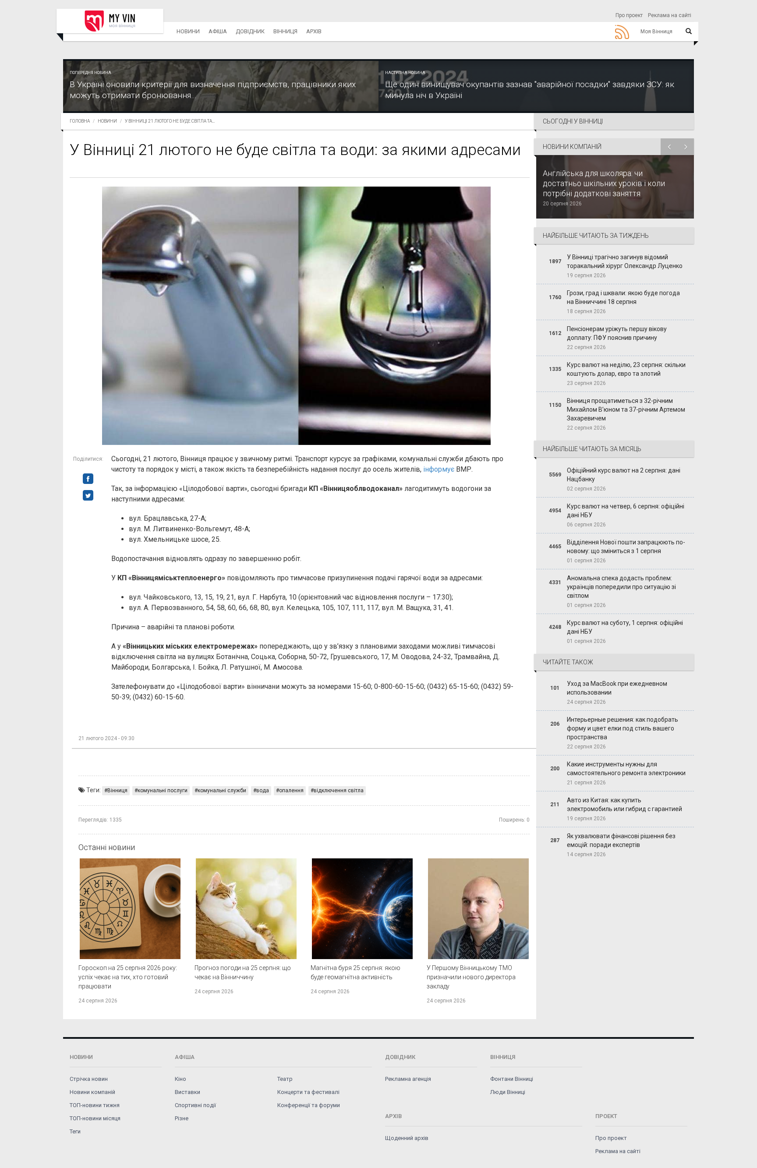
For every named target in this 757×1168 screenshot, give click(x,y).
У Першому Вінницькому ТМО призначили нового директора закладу (471, 977)
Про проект (629, 15)
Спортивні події (195, 1105)
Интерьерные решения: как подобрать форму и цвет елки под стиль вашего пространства (622, 728)
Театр (285, 1079)
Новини (188, 31)
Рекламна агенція (408, 1079)
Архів (314, 31)
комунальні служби (222, 790)
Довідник (250, 31)
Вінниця (285, 31)
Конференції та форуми (308, 1105)
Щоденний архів (406, 1138)
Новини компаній (92, 1092)
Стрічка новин (89, 1079)
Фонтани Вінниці (511, 1079)
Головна (80, 121)
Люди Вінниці (507, 1092)
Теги (75, 1131)
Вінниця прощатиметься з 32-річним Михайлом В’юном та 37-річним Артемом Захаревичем (626, 409)
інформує (438, 469)
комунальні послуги (162, 790)
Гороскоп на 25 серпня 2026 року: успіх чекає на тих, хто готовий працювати (127, 977)
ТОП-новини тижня (95, 1105)
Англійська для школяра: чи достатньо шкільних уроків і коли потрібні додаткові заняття (604, 183)
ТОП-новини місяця (95, 1118)
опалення (291, 790)
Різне (181, 1118)
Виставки (187, 1092)
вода (262, 790)
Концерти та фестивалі (308, 1092)
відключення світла (339, 790)
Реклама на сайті (669, 15)
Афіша (218, 31)
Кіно (180, 1079)
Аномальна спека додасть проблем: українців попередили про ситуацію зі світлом (621, 587)
